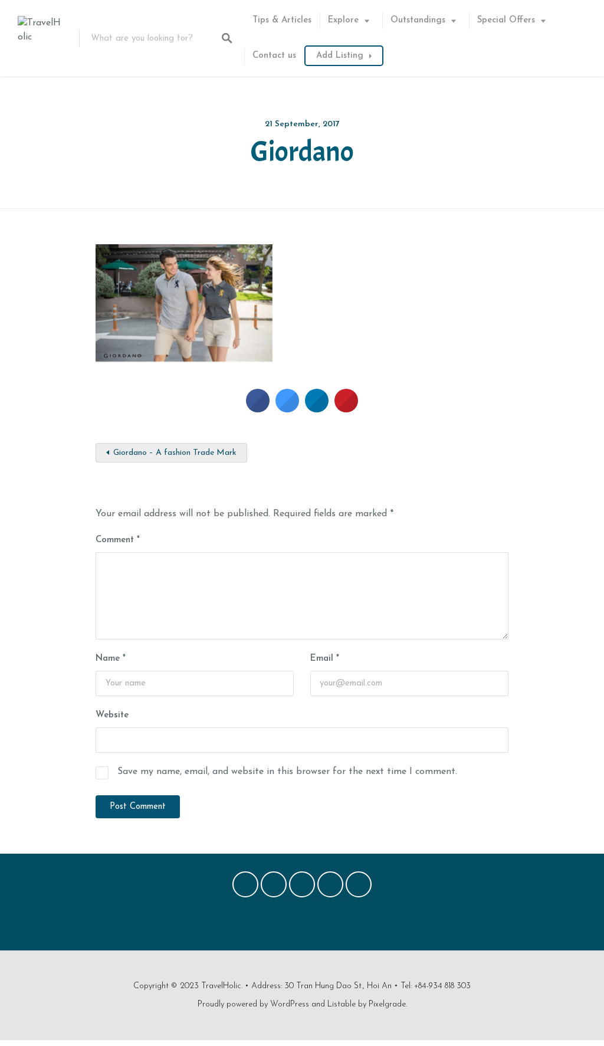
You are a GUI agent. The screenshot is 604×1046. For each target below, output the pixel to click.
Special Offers (506, 20)
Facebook (245, 887)
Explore (343, 20)
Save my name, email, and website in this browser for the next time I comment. (287, 771)
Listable (341, 1004)
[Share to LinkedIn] (317, 409)
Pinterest (302, 887)
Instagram (330, 887)
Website (112, 715)
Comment (118, 540)
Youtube (358, 887)
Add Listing (339, 55)
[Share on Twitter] (287, 409)
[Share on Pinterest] (346, 409)
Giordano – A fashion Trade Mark (175, 452)
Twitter (273, 887)
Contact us (274, 55)
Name (111, 658)
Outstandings (417, 20)
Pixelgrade (387, 1004)
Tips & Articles (281, 20)
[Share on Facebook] (258, 409)
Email (324, 658)
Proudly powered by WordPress (253, 1004)
